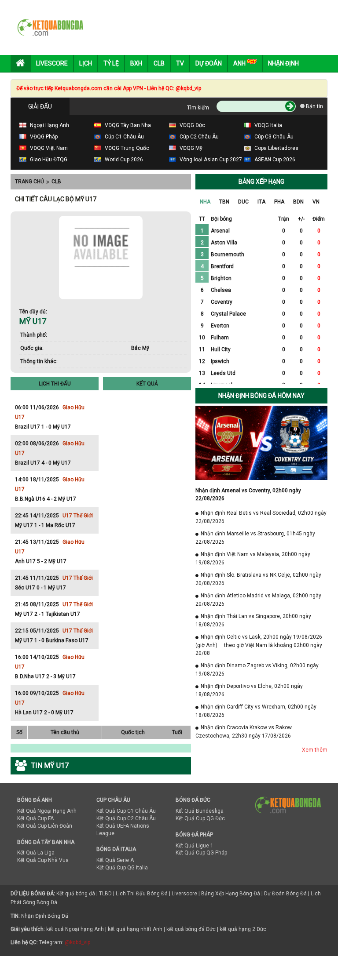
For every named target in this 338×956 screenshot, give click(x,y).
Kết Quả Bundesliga (200, 811)
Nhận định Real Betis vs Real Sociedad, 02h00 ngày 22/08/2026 (261, 517)
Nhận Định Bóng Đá (44, 916)
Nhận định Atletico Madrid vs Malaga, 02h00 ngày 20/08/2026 (258, 600)
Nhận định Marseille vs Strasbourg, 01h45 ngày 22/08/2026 (255, 538)
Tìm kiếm (198, 108)
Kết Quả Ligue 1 (194, 846)
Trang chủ (29, 181)
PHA (279, 202)
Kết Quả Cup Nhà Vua (43, 860)
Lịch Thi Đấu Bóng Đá (142, 894)
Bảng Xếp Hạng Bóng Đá (230, 894)
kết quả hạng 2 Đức (243, 929)
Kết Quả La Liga (36, 853)
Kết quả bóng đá (75, 894)
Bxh (136, 63)
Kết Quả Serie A (115, 860)
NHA (205, 202)
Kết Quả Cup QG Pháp (201, 853)
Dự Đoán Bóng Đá (285, 894)
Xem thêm (314, 750)
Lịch (85, 63)
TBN (224, 202)
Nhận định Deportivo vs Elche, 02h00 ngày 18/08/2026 (249, 690)
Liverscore (184, 894)
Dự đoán (208, 63)
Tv (180, 63)
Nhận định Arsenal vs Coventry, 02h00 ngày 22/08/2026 (248, 494)
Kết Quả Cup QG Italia (122, 868)
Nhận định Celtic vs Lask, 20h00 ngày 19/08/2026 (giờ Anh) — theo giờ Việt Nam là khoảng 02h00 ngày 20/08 (258, 645)
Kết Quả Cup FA (35, 818)
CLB (56, 181)
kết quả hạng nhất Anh (135, 929)
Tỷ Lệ (111, 63)
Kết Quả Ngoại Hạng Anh (47, 811)
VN (316, 202)
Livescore (52, 63)
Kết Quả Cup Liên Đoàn (44, 826)
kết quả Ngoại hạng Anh (75, 929)
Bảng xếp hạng (261, 181)
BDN (298, 202)
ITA (261, 202)
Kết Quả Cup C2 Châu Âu (126, 818)
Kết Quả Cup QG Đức (200, 818)
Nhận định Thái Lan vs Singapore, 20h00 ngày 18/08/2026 (253, 620)
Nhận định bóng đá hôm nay (261, 395)
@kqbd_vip (77, 942)
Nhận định (283, 63)
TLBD (105, 894)
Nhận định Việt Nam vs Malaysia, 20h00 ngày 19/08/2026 (252, 558)
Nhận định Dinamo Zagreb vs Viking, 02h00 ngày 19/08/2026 (257, 669)
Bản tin (314, 106)
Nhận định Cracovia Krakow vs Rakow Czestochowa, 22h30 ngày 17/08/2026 (243, 731)
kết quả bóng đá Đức (191, 929)
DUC (243, 202)
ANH (240, 63)
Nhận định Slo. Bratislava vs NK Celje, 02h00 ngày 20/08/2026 (258, 579)
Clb (159, 63)
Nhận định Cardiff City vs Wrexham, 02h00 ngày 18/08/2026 (255, 711)
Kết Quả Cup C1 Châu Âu (126, 811)
